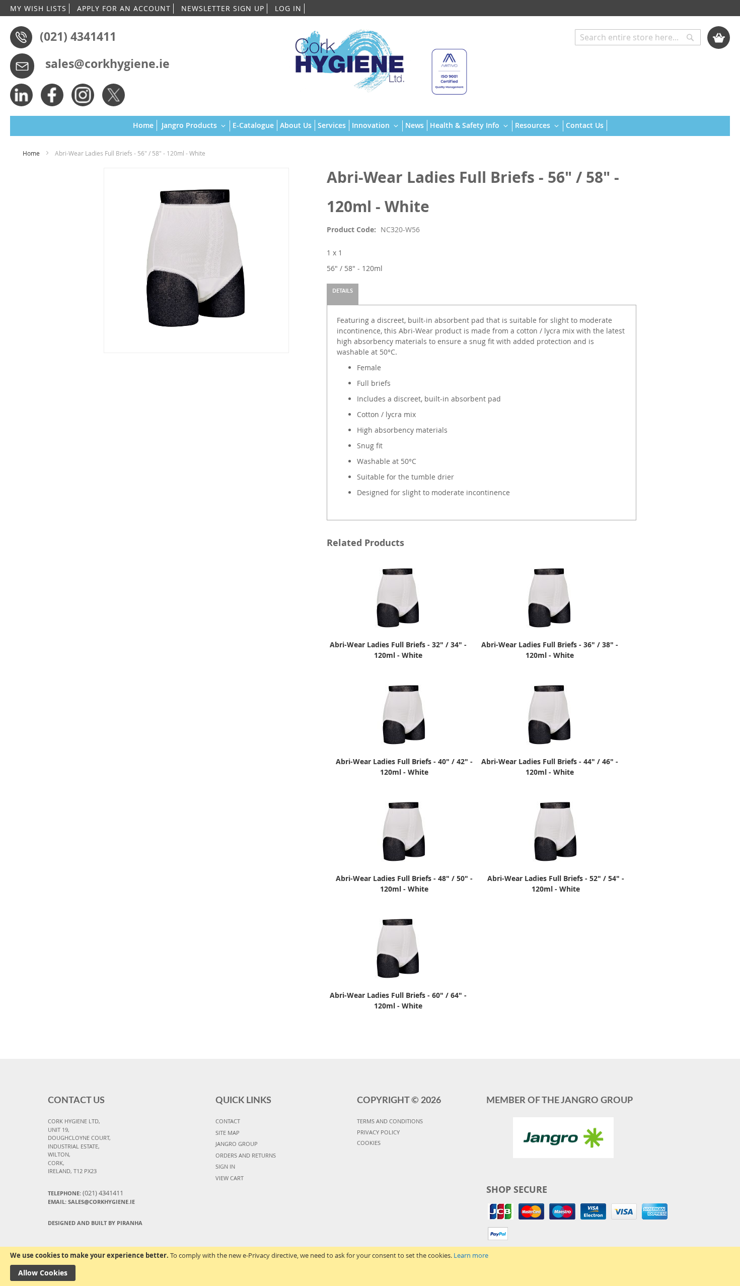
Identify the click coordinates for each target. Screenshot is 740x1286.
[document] (370, 1266)
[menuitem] (145, 125)
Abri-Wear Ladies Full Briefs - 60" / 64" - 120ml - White (398, 1000)
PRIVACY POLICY (378, 1132)
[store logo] (376, 57)
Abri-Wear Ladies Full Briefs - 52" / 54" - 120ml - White (555, 883)
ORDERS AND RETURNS (245, 1155)
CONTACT (227, 1121)
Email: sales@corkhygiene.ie (91, 1201)
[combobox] (638, 37)
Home (31, 153)
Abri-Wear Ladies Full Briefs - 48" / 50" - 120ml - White (404, 883)
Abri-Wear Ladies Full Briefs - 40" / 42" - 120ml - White (404, 767)
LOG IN (288, 8)
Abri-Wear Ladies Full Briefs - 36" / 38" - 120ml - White (549, 650)
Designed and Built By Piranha (95, 1223)
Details (342, 290)
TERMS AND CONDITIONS (390, 1121)
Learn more (471, 1255)
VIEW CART (229, 1178)
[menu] (370, 126)
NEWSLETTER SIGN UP (222, 8)
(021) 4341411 (78, 36)
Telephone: (85, 1192)
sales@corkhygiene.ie (107, 63)
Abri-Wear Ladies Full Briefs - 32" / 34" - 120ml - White (398, 650)
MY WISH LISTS (38, 8)
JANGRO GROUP (236, 1143)
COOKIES (369, 1142)
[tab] (342, 294)
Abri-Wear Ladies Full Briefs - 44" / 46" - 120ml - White (549, 767)
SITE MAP (227, 1132)
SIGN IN (225, 1166)
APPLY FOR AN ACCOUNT (124, 8)
